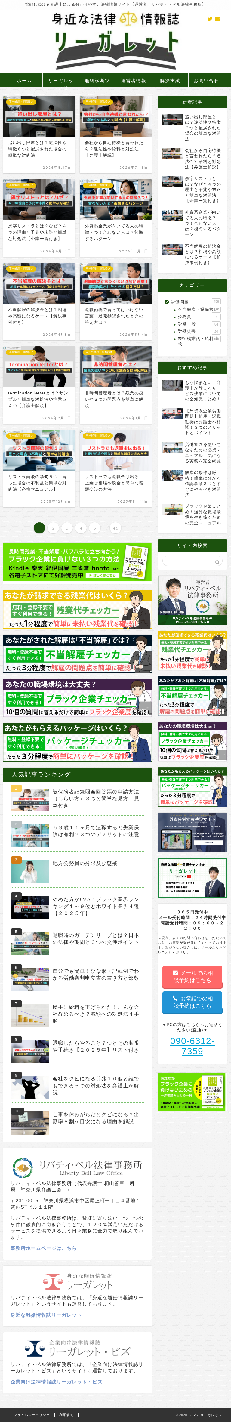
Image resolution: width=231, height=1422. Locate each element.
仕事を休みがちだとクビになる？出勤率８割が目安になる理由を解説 (96, 1118)
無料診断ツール (97, 82)
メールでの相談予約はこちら (193, 976)
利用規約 (66, 1415)
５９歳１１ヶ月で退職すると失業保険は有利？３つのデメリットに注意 (96, 831)
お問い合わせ (206, 82)
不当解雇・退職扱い (198, 309)
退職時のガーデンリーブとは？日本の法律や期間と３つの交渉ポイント (96, 938)
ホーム (24, 80)
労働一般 (198, 324)
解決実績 (170, 80)
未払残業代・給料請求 (198, 341)
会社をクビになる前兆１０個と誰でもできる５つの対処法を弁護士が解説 (96, 1086)
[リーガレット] (115, 72)
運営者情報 (133, 80)
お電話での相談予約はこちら (193, 1002)
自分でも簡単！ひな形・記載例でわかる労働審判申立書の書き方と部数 (96, 974)
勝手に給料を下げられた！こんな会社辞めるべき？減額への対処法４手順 (96, 1014)
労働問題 (195, 302)
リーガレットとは (61, 82)
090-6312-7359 (192, 1046)
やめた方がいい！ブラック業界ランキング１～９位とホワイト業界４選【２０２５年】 (96, 906)
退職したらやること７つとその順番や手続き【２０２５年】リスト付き (96, 1046)
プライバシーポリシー (32, 1415)
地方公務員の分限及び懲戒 (85, 863)
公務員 (197, 316)
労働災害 (198, 331)
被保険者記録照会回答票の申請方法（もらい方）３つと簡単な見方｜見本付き (96, 798)
